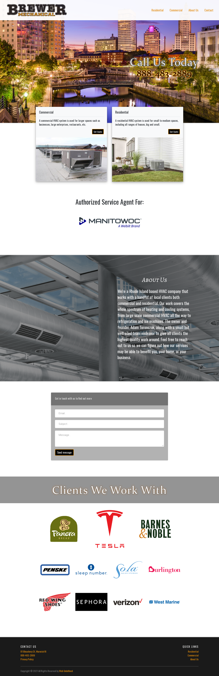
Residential (158, 10)
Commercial (176, 10)
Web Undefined (66, 671)
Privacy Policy (27, 659)
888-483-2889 (28, 655)
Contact (208, 10)
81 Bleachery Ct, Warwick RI (33, 651)
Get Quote (98, 131)
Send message (64, 452)
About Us (193, 10)
